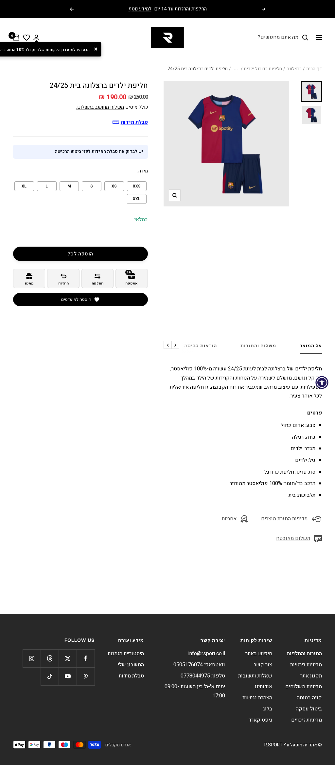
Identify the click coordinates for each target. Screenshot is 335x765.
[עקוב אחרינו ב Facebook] (86, 658)
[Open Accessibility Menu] (321, 382)
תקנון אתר (311, 676)
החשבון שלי (131, 665)
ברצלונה (294, 68)
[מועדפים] (26, 37)
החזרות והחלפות (304, 654)
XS (114, 186)
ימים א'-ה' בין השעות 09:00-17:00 (195, 691)
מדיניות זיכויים (306, 720)
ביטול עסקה (309, 709)
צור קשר (263, 665)
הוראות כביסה (200, 345)
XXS (137, 186)
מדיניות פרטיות (306, 665)
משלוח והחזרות (258, 345)
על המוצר (311, 345)
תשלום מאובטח (293, 538)
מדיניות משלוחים (303, 687)
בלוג (267, 709)
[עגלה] (16, 38)
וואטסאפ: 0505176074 (199, 665)
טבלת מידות (131, 676)
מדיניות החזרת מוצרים (284, 519)
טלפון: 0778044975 (203, 676)
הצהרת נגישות (257, 698)
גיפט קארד (260, 720)
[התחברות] (36, 37)
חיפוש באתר (258, 654)
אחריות (229, 519)
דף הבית (314, 68)
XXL (136, 199)
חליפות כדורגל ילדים (263, 68)
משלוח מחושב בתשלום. (100, 107)
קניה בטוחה (309, 698)
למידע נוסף (140, 8)
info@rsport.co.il (206, 654)
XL (24, 186)
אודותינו (263, 687)
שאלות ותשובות (255, 676)
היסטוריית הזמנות (126, 654)
